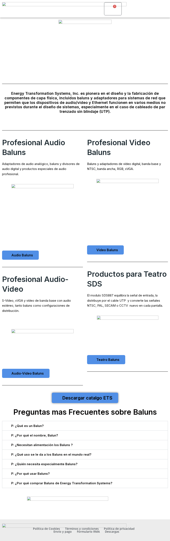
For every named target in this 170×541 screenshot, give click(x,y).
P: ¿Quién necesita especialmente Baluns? (44, 464)
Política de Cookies (46, 528)
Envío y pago (62, 531)
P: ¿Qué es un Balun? (27, 426)
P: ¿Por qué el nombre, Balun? (34, 435)
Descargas (112, 531)
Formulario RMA (88, 531)
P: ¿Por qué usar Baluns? (30, 474)
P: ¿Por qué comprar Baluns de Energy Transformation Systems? (61, 483)
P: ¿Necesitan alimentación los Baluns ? (42, 445)
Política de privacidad (119, 528)
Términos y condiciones (82, 528)
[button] (97, 8)
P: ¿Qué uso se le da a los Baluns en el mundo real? (51, 454)
